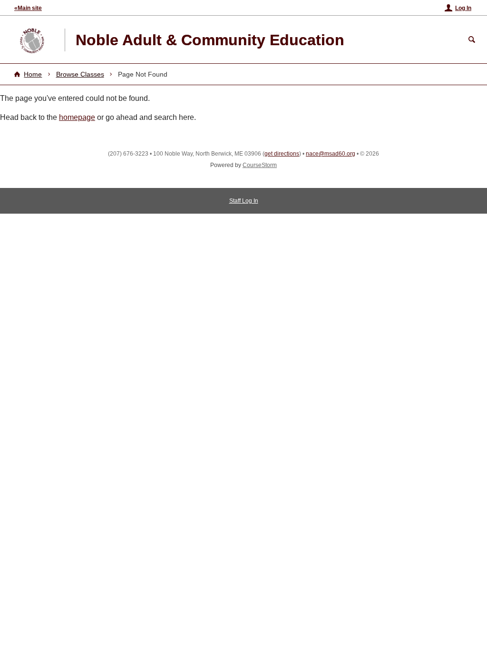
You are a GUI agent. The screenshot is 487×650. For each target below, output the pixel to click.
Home (33, 74)
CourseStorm (260, 165)
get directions (281, 153)
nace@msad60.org (330, 153)
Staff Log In (243, 200)
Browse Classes (80, 74)
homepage (77, 117)
